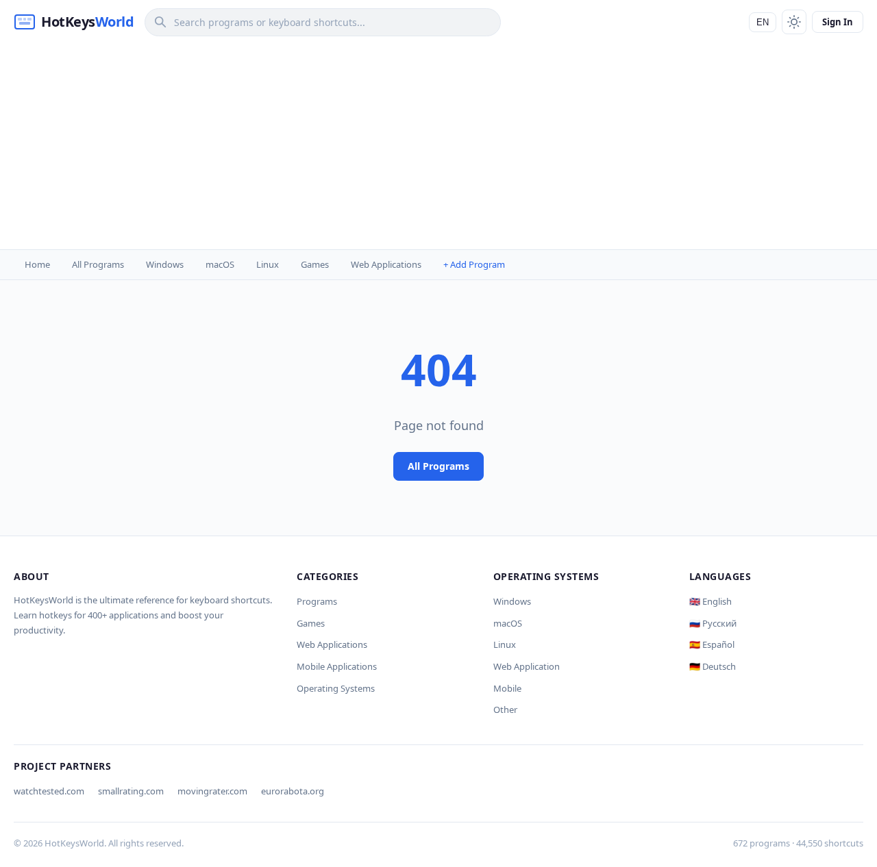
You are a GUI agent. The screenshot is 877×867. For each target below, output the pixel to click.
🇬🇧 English (710, 601)
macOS (220, 264)
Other (505, 709)
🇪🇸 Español (711, 644)
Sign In (837, 22)
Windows (165, 264)
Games (315, 264)
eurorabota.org (292, 791)
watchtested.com (49, 791)
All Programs (98, 264)
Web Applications (386, 264)
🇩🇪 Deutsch (712, 666)
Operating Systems (336, 688)
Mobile (507, 688)
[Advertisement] (438, 146)
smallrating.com (131, 791)
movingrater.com (212, 791)
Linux (267, 264)
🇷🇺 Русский (713, 623)
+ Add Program (474, 264)
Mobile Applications (337, 666)
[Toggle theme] (794, 22)
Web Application (526, 666)
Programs (317, 601)
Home (37, 264)
